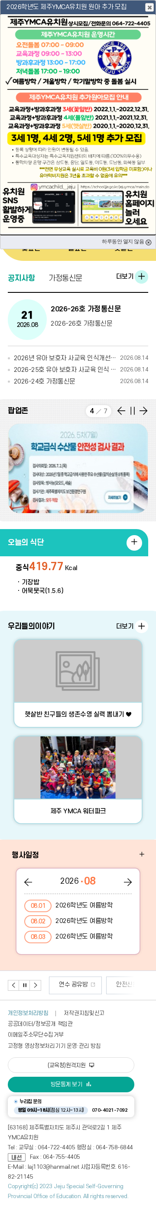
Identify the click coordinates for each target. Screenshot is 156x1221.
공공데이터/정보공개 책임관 (40, 1024)
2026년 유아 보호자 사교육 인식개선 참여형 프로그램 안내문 (81, 358)
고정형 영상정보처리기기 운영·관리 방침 (54, 1046)
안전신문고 (82, 984)
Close (149, 7)
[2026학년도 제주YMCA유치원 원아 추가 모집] (78, 124)
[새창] (78, 468)
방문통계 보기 (66, 1084)
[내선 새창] (19, 1157)
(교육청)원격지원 (67, 1065)
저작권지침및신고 (84, 1013)
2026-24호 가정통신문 (81, 381)
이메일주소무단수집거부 (36, 1035)
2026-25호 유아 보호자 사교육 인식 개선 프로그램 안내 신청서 (81, 370)
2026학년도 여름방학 (72, 906)
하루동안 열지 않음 (123, 241)
